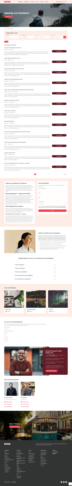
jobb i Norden (23, 219)
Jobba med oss (26, 1)
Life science (6, 461)
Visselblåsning (13, 482)
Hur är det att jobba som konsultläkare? (24, 275)
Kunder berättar (19, 476)
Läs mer (8, 311)
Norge (6, 462)
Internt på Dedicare (8, 468)
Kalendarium (43, 457)
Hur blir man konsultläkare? (21, 271)
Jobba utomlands (7, 467)
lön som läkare (14, 204)
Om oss (37, 1)
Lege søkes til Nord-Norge (9, 152)
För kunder (32, 1)
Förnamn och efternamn (42, 188)
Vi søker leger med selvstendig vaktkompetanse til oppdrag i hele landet (19, 89)
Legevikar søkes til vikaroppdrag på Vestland (13, 79)
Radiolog (5, 340)
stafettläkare (13, 185)
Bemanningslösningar (20, 453)
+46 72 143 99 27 (9, 404)
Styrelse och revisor (44, 460)
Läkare (18, 465)
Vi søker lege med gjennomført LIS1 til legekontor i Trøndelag (16, 163)
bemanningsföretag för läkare (16, 197)
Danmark (6, 464)
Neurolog (5, 337)
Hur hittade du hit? (41, 201)
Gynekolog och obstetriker (8, 331)
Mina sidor (59, 1)
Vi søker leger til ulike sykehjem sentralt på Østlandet (15, 142)
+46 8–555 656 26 (25, 406)
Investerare (42, 1)
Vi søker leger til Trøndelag (9, 110)
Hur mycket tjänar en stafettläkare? (23, 279)
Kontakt (46, 1)
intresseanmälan (52, 355)
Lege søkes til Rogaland (9, 121)
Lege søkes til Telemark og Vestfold (11, 100)
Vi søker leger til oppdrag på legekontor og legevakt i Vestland (17, 131)
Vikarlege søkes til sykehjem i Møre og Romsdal (14, 68)
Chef (17, 474)
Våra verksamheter (32, 453)
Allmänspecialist (7, 327)
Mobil (39, 197)
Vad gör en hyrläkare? (20, 268)
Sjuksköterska (7, 453)
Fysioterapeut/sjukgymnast (9, 459)
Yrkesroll (8, 28)
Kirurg (5, 335)
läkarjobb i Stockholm (15, 217)
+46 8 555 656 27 (9, 406)
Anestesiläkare (6, 329)
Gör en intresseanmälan (51, 370)
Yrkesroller (6, 470)
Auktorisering (31, 460)
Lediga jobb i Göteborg (15, 426)
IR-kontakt (42, 465)
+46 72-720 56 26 (25, 404)
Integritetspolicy (31, 456)
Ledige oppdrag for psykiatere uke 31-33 (12, 58)
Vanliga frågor (7, 471)
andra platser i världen (17, 220)
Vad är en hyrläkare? (19, 264)
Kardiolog (6, 333)
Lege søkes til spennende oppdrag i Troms (12, 47)
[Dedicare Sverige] (7, 2)
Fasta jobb (6, 465)
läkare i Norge (7, 220)
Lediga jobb (20, 1)
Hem (5, 28)
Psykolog (6, 456)
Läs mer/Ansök (59, 51)
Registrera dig (8, 16)
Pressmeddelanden (44, 463)
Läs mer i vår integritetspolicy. (60, 207)
